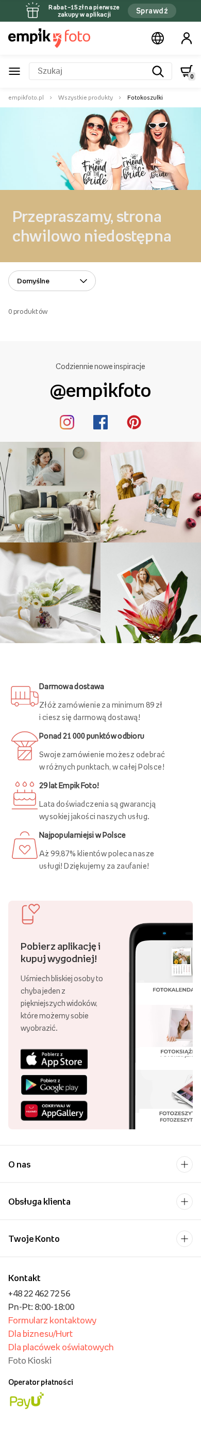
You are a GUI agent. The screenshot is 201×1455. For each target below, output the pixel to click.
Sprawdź (152, 10)
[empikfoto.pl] (49, 38)
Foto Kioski (30, 1360)
